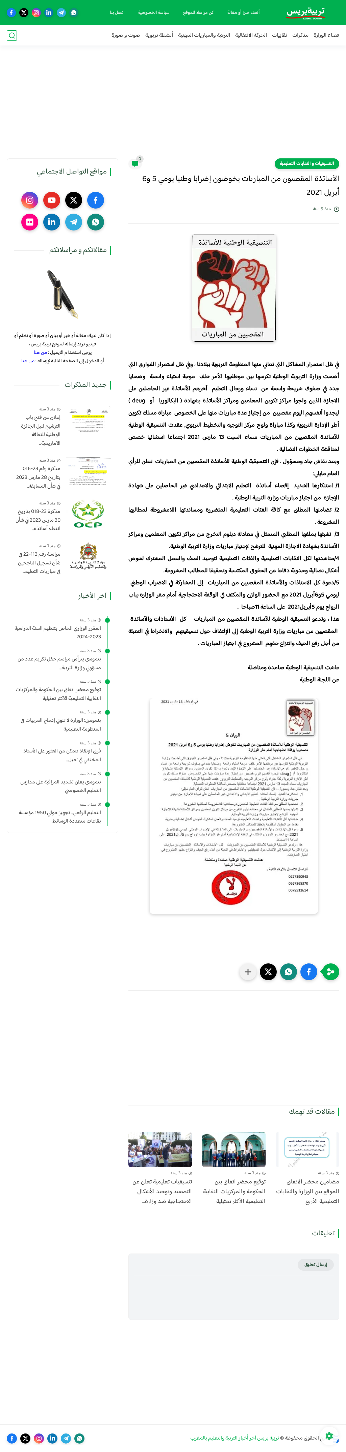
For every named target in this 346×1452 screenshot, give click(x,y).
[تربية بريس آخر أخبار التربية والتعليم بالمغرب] (305, 12)
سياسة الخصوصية (154, 13)
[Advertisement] (173, 106)
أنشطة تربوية (159, 35)
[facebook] (11, 12)
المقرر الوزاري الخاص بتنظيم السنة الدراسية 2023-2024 (58, 633)
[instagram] (36, 12)
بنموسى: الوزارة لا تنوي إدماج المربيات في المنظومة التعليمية (61, 725)
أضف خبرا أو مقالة (243, 13)
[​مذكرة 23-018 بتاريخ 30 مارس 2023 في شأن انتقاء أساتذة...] (88, 513)
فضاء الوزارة (326, 35)
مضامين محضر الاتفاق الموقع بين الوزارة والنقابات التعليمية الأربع (307, 1191)
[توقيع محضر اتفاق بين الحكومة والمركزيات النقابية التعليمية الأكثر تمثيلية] (234, 1150)
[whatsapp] (73, 12)
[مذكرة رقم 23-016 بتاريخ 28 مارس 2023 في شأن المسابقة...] (88, 470)
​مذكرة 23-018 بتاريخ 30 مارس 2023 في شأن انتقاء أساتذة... (38, 520)
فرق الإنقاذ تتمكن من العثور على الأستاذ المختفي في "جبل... (62, 755)
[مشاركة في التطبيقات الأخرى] (248, 971)
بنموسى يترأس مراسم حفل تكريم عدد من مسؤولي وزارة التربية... (59, 663)
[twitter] (23, 12)
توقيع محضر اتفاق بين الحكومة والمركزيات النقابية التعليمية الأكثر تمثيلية (234, 1191)
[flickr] (29, 222)
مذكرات (300, 35)
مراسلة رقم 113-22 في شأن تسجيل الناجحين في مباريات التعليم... (39, 563)
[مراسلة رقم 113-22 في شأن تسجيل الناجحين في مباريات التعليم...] (88, 556)
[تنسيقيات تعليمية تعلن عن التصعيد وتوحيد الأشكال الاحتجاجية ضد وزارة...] (160, 1150)
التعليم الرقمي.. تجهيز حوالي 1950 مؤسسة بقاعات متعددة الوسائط (60, 817)
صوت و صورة (126, 35)
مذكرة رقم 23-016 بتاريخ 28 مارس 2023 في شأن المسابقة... (38, 478)
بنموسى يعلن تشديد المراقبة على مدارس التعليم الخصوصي (60, 786)
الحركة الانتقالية (251, 35)
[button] (308, 971)
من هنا (40, 352)
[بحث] (12, 35)
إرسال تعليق (315, 1265)
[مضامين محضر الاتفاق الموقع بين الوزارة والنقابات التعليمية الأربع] (307, 1150)
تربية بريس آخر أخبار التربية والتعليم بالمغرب (234, 1438)
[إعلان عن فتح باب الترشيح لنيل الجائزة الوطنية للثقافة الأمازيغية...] (88, 419)
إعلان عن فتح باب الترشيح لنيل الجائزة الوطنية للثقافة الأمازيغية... (40, 430)
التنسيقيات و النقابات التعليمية (307, 164)
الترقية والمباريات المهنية (204, 35)
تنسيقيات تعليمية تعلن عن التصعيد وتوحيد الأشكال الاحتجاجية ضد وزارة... (162, 1191)
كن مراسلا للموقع (198, 13)
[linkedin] (48, 12)
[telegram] (61, 12)
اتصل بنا (117, 13)
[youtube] (51, 200)
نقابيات (279, 35)
